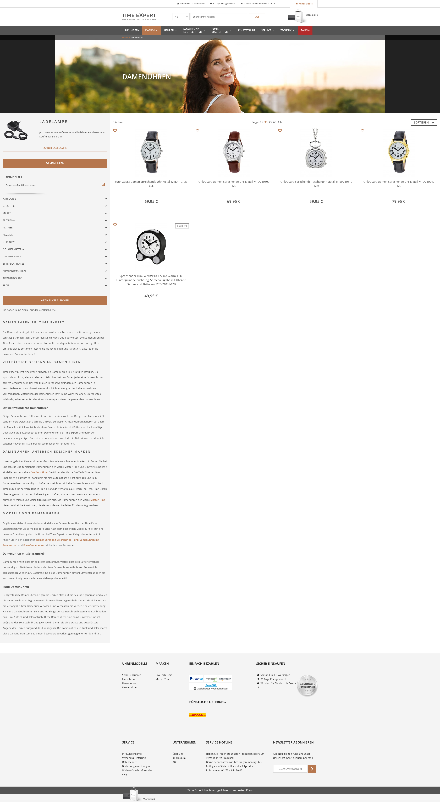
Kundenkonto (305, 3)
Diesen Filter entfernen (103, 187)
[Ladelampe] (16, 129)
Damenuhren (130, 687)
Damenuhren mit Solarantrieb (54, 539)
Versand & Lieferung (134, 758)
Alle (280, 122)
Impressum (179, 758)
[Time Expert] (139, 16)
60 (274, 122)
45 (270, 122)
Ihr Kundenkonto (132, 753)
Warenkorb (312, 14)
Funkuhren (128, 679)
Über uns (178, 753)
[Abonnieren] (312, 769)
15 (261, 122)
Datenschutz (129, 762)
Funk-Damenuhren (34, 545)
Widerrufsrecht (131, 770)
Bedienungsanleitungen (136, 766)
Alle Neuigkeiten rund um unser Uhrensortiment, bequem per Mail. (293, 756)
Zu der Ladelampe (55, 147)
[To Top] (431, 789)
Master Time (97, 499)
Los (257, 16)
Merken (115, 131)
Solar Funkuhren (131, 675)
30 (265, 122)
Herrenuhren (129, 683)
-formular (146, 770)
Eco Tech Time (38, 472)
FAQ (124, 774)
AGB (175, 762)
